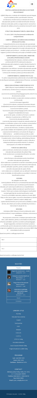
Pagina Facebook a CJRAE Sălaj (18, 349)
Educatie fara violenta (18, 317)
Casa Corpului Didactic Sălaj (18, 345)
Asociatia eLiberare (18, 342)
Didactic (18, 330)
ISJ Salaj (18, 314)
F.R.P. (18, 326)
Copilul (18, 320)
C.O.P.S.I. (18, 336)
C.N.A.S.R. (18, 333)
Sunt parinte (18, 323)
